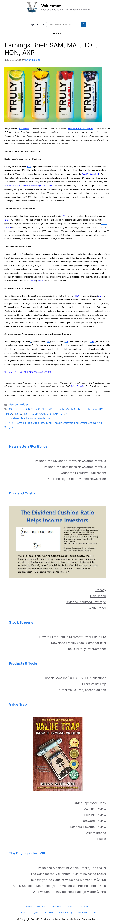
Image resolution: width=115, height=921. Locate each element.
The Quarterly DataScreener (86, 649)
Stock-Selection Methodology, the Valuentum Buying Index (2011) (59, 886)
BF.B (17, 409)
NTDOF (82, 409)
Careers (85, 906)
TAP (55, 413)
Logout (35, 912)
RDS (101, 409)
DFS (43, 409)
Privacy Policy (65, 912)
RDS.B (17, 413)
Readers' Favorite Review (88, 827)
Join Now (48, 912)
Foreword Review (93, 821)
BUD (30, 409)
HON (61, 409)
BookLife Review (94, 809)
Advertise (71, 906)
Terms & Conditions (87, 912)
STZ (48, 413)
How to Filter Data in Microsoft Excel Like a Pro (72, 637)
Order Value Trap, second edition (82, 690)
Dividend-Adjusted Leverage (86, 602)
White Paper (97, 608)
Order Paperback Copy (90, 803)
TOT (61, 413)
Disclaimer (56, 906)
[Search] (83, 24)
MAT (74, 409)
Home (29, 906)
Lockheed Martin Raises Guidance (29, 418)
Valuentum (51, 6)
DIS (50, 409)
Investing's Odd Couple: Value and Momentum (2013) (68, 880)
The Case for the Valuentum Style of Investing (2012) (68, 874)
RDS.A (8, 413)
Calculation (98, 596)
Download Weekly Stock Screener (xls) (78, 643)
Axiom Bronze (96, 833)
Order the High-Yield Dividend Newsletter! (76, 479)
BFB (24, 409)
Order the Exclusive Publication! (83, 473)
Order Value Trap (94, 684)
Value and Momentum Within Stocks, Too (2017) (72, 868)
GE (55, 409)
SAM (42, 413)
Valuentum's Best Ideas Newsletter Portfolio (75, 467)
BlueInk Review (95, 815)
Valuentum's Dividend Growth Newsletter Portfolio (70, 461)
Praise (101, 839)
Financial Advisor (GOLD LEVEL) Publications (74, 678)
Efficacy (100, 590)
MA (68, 409)
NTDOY (92, 409)
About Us (41, 906)
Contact (22, 912)
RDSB (34, 413)
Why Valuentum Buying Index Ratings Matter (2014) (69, 892)
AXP (11, 409)
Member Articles (18, 404)
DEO (37, 409)
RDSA (26, 413)
